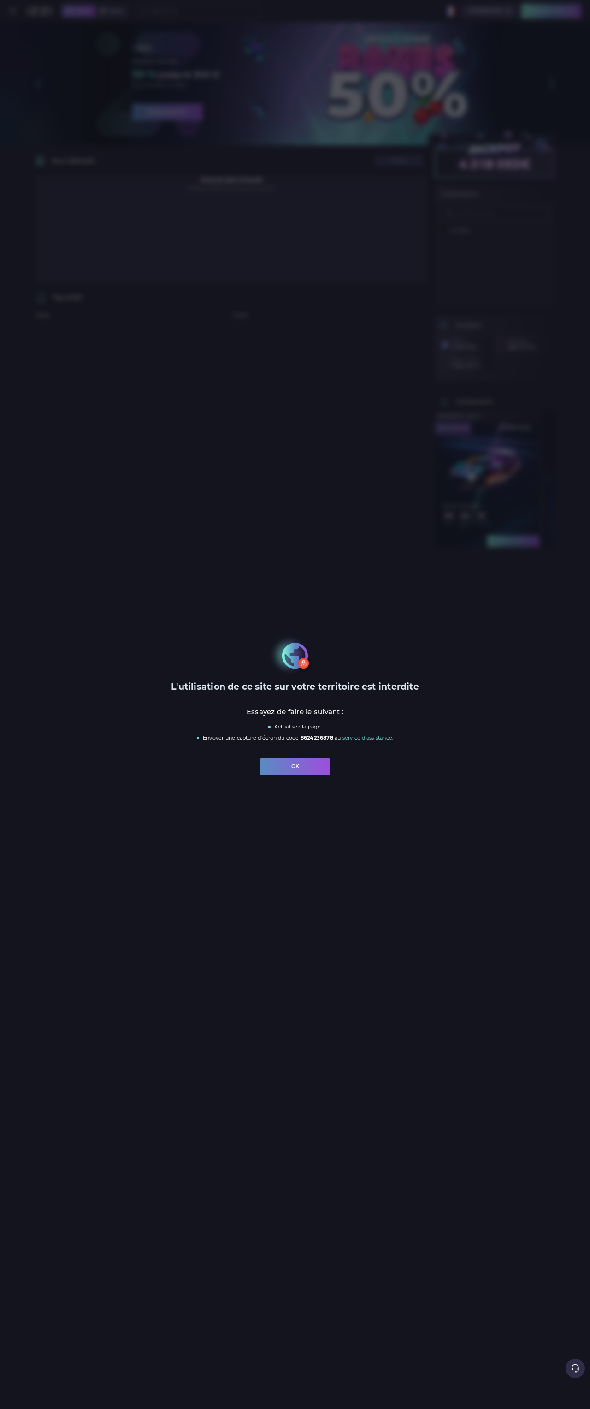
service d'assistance (367, 738)
